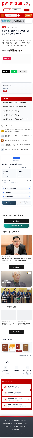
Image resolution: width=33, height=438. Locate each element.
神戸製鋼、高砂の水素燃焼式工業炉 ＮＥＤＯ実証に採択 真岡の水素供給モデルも (18, 130)
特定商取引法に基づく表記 (20, 420)
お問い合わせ (23, 426)
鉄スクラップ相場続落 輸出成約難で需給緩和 (16, 149)
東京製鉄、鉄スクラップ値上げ (11, 111)
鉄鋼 (5, 90)
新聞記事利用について (8, 423)
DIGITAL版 (7, 9)
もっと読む (16, 221)
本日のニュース (7, 58)
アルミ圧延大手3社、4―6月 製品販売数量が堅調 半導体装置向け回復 (18, 145)
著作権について (8, 426)
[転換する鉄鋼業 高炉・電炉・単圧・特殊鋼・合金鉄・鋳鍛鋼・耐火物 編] (5, 348)
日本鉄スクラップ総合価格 (11, 188)
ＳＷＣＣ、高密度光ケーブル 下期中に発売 (16, 140)
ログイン (27, 9)
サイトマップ (8, 420)
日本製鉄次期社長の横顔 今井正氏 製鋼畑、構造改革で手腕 (18, 136)
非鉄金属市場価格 (9, 196)
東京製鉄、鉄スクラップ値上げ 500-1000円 (14, 102)
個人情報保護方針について (22, 423)
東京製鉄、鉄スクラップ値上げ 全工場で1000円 (15, 119)
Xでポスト (5, 71)
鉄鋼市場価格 (8, 192)
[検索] (18, 15)
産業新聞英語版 (15, 429)
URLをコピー (22, 71)
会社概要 (16, 426)
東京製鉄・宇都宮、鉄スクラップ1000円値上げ (15, 106)
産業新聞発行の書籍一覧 (25, 355)
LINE (13, 71)
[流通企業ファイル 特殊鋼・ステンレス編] (12, 348)
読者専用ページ (16, 9)
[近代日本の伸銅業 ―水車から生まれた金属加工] (19, 348)
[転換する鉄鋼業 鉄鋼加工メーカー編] (26, 348)
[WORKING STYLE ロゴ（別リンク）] (29, 273)
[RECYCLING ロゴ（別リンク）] (29, 289)
